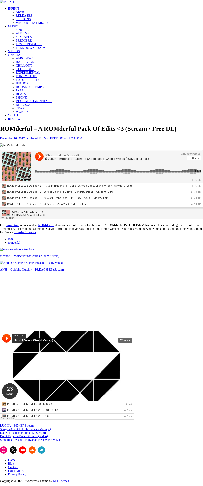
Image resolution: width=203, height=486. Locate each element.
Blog (11, 463)
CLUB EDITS (25, 69)
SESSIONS (23, 19)
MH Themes (61, 481)
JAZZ (19, 90)
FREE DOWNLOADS (31, 47)
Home (12, 460)
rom (10, 239)
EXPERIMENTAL (28, 72)
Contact (13, 467)
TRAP (20, 108)
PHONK (21, 97)
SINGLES (22, 29)
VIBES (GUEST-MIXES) (32, 22)
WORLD (22, 111)
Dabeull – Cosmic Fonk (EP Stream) (23, 432)
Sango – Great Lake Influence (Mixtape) (25, 429)
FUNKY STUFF (26, 76)
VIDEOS (14, 51)
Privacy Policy (17, 474)
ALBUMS (22, 33)
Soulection (12, 225)
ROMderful (46, 225)
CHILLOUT (24, 65)
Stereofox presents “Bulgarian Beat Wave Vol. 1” (31, 439)
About (20, 12)
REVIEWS (15, 119)
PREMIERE (24, 40)
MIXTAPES (24, 37)
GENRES (14, 54)
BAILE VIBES (25, 62)
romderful (14, 242)
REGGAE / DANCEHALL (34, 101)
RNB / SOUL (25, 104)
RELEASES (24, 15)
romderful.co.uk (25, 232)
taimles (30, 138)
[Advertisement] (33, 302)
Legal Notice (16, 470)
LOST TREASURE (29, 44)
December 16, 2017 (12, 138)
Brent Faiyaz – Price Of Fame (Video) (24, 436)
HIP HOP (22, 83)
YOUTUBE (16, 115)
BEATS (21, 94)
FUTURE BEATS (27, 79)
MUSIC (13, 26)
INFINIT (13, 8)
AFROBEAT (24, 58)
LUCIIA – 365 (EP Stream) (17, 425)
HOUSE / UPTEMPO (30, 87)
